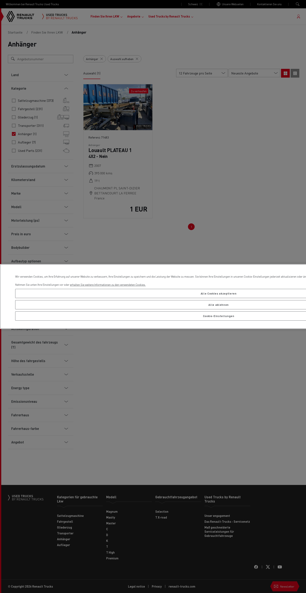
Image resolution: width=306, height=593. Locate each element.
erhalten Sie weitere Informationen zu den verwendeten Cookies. (108, 284)
